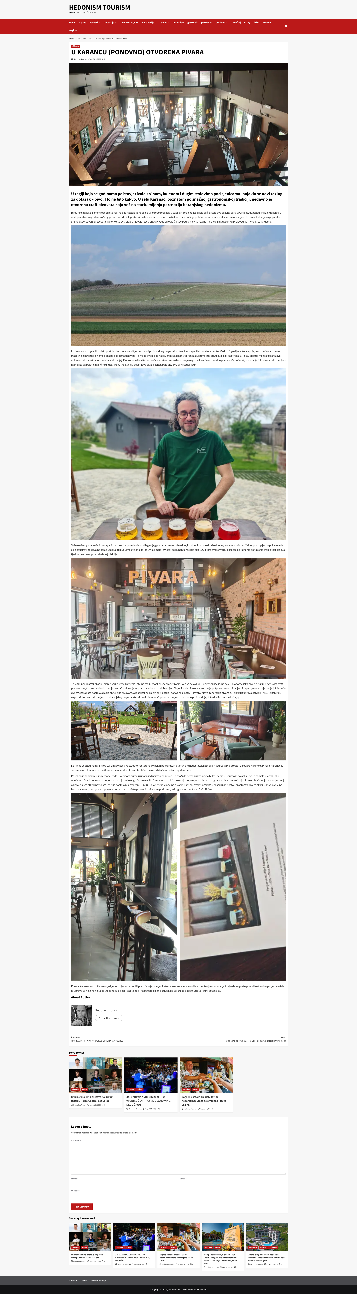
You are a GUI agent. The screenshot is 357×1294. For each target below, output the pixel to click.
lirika (256, 22)
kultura (267, 22)
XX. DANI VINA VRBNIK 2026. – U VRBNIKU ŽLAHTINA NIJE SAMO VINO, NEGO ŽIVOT (148, 1101)
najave (82, 22)
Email (183, 1178)
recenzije (109, 22)
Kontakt (73, 1280)
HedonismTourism (80, 59)
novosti (94, 22)
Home (72, 22)
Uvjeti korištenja (98, 1280)
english (73, 30)
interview (178, 22)
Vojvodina (273, 1247)
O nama (83, 1280)
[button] (286, 26)
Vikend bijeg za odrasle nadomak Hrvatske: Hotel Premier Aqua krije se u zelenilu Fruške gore (266, 1257)
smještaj (236, 22)
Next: (256, 1039)
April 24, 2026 (95, 59)
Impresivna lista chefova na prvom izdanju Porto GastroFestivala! (92, 1099)
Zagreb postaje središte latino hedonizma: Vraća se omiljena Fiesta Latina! (204, 1101)
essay (247, 22)
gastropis (192, 22)
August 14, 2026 (150, 1109)
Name (74, 1178)
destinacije (148, 22)
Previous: (97, 1039)
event (164, 22)
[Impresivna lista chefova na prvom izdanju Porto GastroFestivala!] (95, 1075)
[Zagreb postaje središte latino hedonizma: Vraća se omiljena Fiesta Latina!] (206, 1075)
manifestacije (128, 22)
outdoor (220, 22)
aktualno (75, 46)
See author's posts (109, 1017)
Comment (76, 1140)
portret (205, 22)
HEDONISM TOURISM (99, 7)
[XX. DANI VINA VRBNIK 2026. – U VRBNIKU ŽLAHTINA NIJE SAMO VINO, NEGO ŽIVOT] (150, 1075)
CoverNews (187, 1289)
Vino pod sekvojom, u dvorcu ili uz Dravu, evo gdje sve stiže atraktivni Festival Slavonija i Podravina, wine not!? (220, 1259)
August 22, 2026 (95, 1105)
